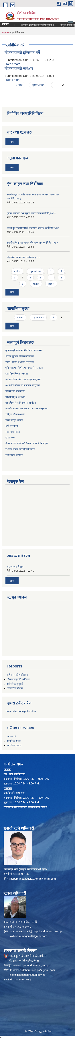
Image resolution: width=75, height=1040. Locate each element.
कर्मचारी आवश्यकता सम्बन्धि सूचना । (31, 24)
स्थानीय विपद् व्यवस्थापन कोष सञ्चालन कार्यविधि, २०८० (32, 242)
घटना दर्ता (11, 736)
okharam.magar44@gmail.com (28, 936)
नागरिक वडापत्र (14, 745)
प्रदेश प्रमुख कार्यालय (15, 396)
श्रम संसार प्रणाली (14, 455)
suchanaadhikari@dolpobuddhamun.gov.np (36, 931)
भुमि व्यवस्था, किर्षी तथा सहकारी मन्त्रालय (24, 367)
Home (5, 32)
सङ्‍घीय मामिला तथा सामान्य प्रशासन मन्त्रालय (26, 408)
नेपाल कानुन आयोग (14, 420)
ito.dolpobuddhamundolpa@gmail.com (32, 970)
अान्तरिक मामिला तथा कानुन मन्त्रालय (23, 379)
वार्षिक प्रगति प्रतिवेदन (17, 674)
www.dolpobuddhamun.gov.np (30, 965)
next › (36, 283)
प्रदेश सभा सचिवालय (15, 391)
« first (18, 84)
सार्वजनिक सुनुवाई (15, 683)
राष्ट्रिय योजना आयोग (15, 414)
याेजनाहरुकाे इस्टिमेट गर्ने (22, 52)
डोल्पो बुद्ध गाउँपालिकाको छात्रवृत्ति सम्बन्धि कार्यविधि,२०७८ (33, 227)
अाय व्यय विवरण (15, 566)
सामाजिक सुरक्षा (14, 740)
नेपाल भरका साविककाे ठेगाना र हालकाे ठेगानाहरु (26, 443)
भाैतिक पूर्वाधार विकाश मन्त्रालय (19, 356)
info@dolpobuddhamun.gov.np (27, 974)
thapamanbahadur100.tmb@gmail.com (33, 878)
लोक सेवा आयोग (12, 431)
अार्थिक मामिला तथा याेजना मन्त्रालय (22, 385)
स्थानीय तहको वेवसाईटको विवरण (20, 449)
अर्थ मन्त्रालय (11, 425)
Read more (13, 64)
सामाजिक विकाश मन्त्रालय (17, 373)
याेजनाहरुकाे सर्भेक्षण (19, 68)
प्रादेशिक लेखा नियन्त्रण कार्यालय (20, 402)
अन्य (12, 141)
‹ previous (38, 84)
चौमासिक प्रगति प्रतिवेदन (18, 679)
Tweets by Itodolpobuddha (20, 711)
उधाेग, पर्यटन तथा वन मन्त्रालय (19, 362)
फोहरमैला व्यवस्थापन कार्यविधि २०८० (23, 257)
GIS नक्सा (10, 437)
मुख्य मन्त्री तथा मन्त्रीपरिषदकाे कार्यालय (23, 350)
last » (51, 283)
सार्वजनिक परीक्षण (15, 688)
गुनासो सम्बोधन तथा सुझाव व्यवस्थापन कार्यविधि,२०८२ (31, 213)
